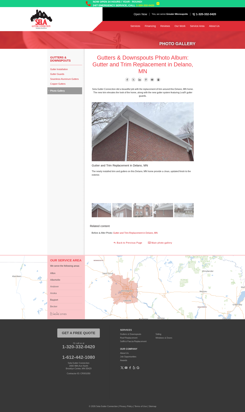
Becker (53, 306)
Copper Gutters (58, 84)
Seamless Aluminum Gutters (64, 79)
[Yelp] (134, 367)
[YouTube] (126, 367)
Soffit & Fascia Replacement (133, 341)
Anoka (53, 293)
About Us (214, 26)
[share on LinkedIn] (139, 79)
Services (135, 26)
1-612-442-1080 (78, 357)
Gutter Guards (57, 74)
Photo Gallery (57, 91)
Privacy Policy (126, 406)
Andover (54, 286)
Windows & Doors (164, 338)
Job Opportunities (128, 356)
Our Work (180, 26)
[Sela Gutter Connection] (46, 19)
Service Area (197, 26)
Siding (158, 334)
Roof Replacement (128, 338)
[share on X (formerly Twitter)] (133, 79)
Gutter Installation (59, 69)
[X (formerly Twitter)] (122, 367)
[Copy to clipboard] (158, 79)
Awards (123, 360)
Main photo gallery (161, 243)
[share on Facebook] (127, 79)
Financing (150, 26)
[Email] (152, 79)
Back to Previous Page (129, 243)
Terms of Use (140, 406)
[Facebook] (130, 367)
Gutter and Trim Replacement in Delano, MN (135, 233)
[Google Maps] (138, 367)
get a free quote (78, 333)
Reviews (165, 26)
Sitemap (152, 406)
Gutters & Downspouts (60, 59)
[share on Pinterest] (146, 79)
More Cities (60, 314)
